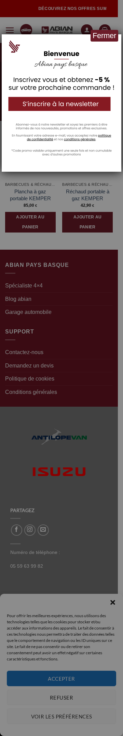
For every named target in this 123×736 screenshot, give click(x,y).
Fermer (104, 35)
